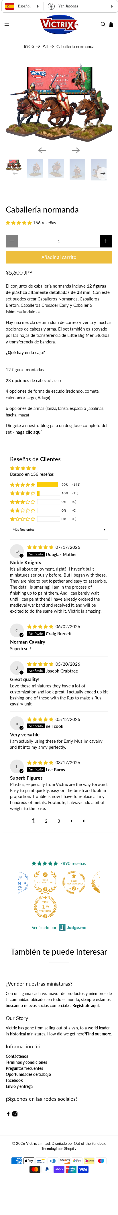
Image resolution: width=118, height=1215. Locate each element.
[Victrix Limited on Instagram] (14, 1114)
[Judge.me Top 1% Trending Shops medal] (45, 906)
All (45, 46)
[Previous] (42, 150)
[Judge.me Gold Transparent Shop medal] (73, 882)
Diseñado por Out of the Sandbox (78, 1143)
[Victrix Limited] (59, 24)
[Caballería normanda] (59, 102)
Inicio (29, 46)
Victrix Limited (38, 1143)
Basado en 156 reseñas (32, 474)
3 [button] (59, 820)
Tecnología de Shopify (59, 1149)
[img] (40, 547)
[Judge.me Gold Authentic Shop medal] (45, 882)
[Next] (76, 150)
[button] (19, 222)
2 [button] (46, 820)
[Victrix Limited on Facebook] (8, 1114)
